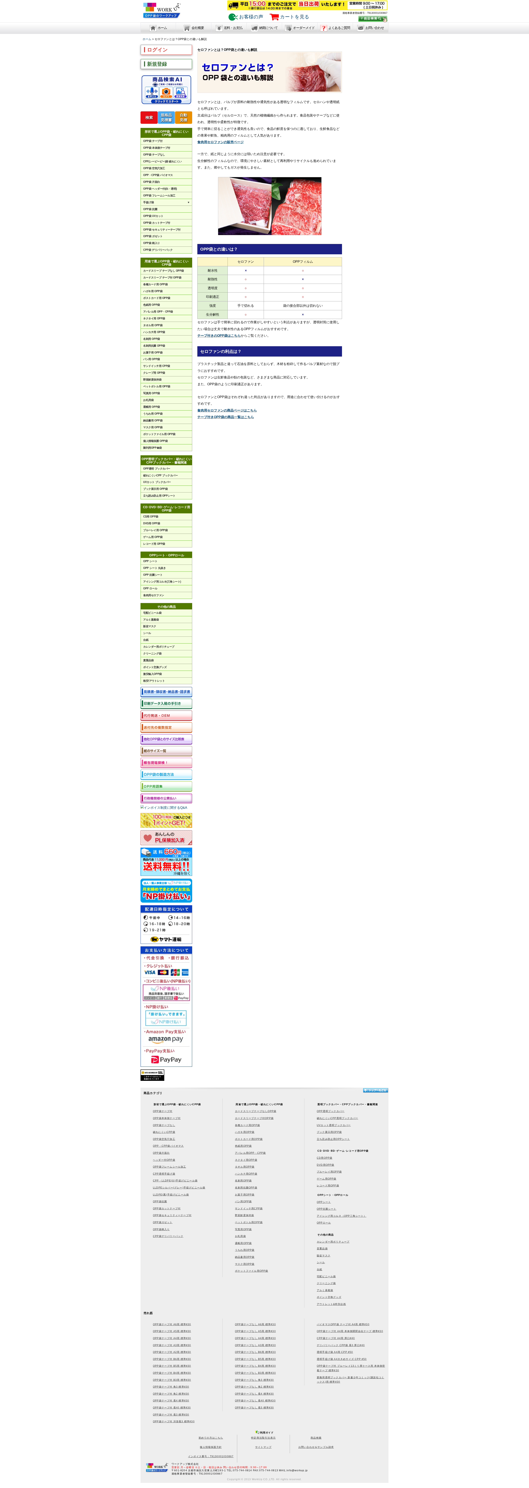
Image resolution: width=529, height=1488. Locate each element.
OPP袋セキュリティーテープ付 (172, 1215)
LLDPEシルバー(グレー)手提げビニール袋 (179, 1187)
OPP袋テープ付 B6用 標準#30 (172, 1359)
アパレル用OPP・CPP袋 (250, 1152)
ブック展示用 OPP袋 (155, 488)
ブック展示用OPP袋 (329, 1132)
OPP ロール (150, 588)
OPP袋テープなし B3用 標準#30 (255, 1372)
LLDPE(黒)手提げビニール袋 (171, 1194)
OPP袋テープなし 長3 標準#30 (254, 1407)
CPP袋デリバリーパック (168, 1236)
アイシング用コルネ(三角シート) (162, 581)
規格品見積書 (166, 117)
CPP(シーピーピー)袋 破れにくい (162, 161)
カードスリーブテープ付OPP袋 (254, 1118)
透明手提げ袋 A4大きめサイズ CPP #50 (342, 1359)
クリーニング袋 (152, 653)
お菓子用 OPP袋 (152, 352)
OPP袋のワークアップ (162, 13)
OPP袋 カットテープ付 (156, 222)
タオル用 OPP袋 (152, 325)
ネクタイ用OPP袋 (246, 1160)
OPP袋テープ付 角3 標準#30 (171, 1386)
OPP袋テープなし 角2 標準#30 (254, 1386)
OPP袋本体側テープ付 (167, 1118)
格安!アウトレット (154, 680)
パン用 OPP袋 (151, 359)
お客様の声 (250, 16)
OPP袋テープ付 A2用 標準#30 (172, 1352)
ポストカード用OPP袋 (249, 1139)
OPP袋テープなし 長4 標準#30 (254, 1393)
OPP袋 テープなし (154, 154)
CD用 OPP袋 (150, 516)
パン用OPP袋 (243, 1201)
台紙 (145, 639)
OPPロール (324, 1222)
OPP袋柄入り (161, 1229)
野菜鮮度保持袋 (152, 379)
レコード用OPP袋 (328, 1185)
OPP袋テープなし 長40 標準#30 (255, 1400)
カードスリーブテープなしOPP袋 (255, 1111)
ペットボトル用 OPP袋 (156, 386)
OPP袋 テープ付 (152, 141)
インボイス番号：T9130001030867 (211, 1456)
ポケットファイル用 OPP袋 (159, 434)
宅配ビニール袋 (152, 612)
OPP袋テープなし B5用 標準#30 (255, 1359)
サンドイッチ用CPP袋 (249, 1208)
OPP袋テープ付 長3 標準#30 (171, 1414)
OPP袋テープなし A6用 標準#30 (255, 1324)
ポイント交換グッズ (155, 667)
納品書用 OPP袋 (152, 420)
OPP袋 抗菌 (150, 209)
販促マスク (149, 626)
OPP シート (150, 561)
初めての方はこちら (211, 1437)
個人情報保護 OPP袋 (155, 440)
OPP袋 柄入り (151, 243)
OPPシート (324, 1202)
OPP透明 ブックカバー (156, 468)
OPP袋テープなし (164, 1125)
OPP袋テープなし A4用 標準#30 (255, 1338)
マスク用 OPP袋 (152, 427)
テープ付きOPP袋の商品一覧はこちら (225, 417)
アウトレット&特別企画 (331, 1304)
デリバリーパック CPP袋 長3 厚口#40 (341, 1345)
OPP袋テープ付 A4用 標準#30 (172, 1338)
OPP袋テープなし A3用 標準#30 (255, 1345)
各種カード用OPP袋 (247, 1125)
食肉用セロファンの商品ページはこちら (227, 410)
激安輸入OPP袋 (152, 674)
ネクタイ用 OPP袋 (154, 318)
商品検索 (316, 1437)
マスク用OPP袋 (245, 1264)
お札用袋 (148, 400)
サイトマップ (263, 1447)
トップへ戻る (375, 1090)
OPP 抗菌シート (152, 574)
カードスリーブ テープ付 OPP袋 (162, 277)
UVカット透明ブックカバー (334, 1125)
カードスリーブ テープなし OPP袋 (163, 270)
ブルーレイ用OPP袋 (329, 1171)
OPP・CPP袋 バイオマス (158, 175)
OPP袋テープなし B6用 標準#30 (255, 1352)
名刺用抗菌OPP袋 (246, 1187)
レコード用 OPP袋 (154, 543)
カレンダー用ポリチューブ (158, 646)
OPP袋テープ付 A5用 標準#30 (172, 1331)
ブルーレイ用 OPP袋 (155, 530)
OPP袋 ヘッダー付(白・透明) (160, 188)
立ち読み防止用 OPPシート (159, 495)
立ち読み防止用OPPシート (333, 1139)
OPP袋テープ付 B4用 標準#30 (172, 1372)
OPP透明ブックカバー (330, 1111)
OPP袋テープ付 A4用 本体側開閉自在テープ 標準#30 (350, 1331)
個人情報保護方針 (211, 1447)
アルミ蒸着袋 (151, 619)
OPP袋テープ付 (163, 1111)
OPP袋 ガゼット (152, 236)
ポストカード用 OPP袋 (156, 298)
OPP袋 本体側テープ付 (156, 147)
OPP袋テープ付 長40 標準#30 (172, 1407)
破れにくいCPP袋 (164, 1132)
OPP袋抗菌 (160, 1201)
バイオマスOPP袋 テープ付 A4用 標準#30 (343, 1324)
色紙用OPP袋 (243, 1145)
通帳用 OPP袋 (151, 406)
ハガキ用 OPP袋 (152, 291)
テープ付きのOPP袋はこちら (219, 335)
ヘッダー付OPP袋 (164, 1160)
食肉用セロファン (153, 595)
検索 (149, 117)
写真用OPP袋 (243, 1229)
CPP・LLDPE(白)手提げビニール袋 (175, 1180)
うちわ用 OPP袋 (152, 413)
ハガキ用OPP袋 (245, 1132)
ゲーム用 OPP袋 (152, 537)
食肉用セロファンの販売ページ (220, 142)
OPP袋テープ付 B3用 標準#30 (172, 1380)
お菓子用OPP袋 (245, 1194)
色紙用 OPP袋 (151, 304)
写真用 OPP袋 (151, 393)
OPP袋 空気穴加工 (154, 168)
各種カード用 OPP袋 (155, 284)
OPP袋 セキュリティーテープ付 (161, 229)
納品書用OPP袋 (245, 1257)
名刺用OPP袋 (243, 1180)
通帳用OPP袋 (243, 1243)
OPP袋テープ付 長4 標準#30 (171, 1400)
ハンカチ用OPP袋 (246, 1173)
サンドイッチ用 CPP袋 (156, 366)
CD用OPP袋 (324, 1157)
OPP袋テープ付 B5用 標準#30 (172, 1365)
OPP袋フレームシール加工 (169, 1166)
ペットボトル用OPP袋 (249, 1222)
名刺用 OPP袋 (151, 338)
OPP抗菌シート (326, 1208)
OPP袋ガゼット (163, 1222)
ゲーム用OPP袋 (326, 1178)
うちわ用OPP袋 (245, 1250)
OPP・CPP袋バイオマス (168, 1145)
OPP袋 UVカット (153, 216)
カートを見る (294, 16)
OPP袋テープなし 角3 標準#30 (254, 1380)
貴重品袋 (148, 660)
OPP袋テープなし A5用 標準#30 (255, 1331)
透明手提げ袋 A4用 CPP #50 (335, 1352)
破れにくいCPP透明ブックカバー (337, 1118)
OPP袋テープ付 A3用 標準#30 (172, 1345)
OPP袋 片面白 (151, 181)
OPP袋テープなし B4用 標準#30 (255, 1365)
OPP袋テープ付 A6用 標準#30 (172, 1324)
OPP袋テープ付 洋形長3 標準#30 (174, 1421)
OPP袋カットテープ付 (167, 1208)
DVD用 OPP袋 (151, 523)
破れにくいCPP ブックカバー (160, 475)
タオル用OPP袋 (245, 1166)
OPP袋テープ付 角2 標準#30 (171, 1393)
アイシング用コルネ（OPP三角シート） (341, 1215)
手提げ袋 (166, 202)
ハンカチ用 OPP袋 (154, 332)
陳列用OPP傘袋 (152, 447)
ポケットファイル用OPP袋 (251, 1270)
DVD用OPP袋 (325, 1164)
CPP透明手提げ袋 (164, 1173)
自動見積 (183, 117)
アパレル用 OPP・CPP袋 (158, 311)
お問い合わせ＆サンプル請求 (316, 1447)
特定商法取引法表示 (263, 1437)
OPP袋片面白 (161, 1152)
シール (147, 633)
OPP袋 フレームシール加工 (159, 195)
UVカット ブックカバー (157, 482)
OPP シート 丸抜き (154, 568)
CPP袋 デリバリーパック (158, 249)
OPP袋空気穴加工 (164, 1139)
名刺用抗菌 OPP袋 (154, 345)
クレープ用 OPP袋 (154, 372)
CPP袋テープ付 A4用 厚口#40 (336, 1338)
